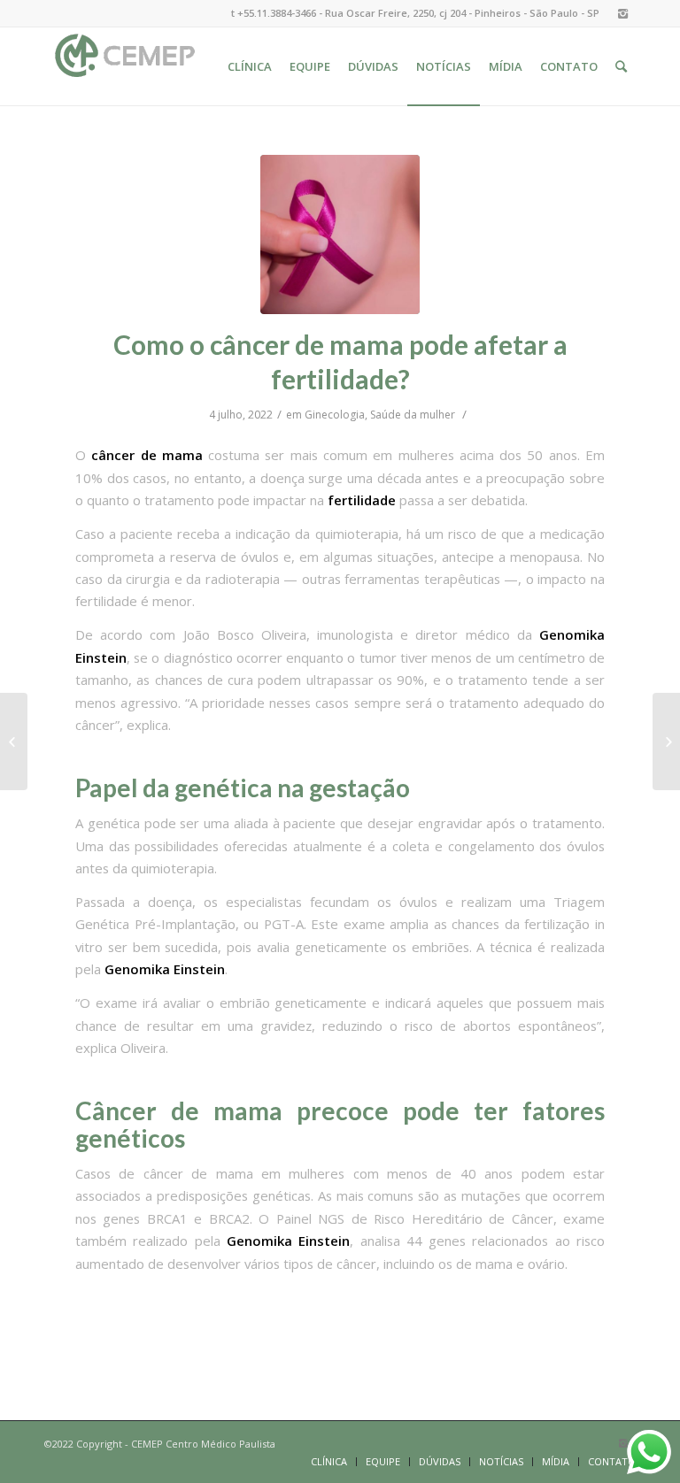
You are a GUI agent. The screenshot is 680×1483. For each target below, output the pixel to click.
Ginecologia (335, 414)
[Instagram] (622, 13)
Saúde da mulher (412, 414)
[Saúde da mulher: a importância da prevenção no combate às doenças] (666, 741)
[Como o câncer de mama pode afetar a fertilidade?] (340, 234)
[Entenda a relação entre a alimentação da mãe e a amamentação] (13, 741)
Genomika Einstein (163, 969)
